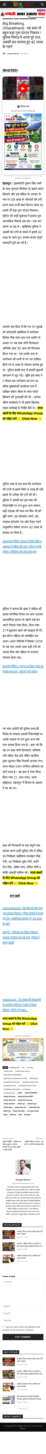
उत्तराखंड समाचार (8, 1130)
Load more (22, 1431)
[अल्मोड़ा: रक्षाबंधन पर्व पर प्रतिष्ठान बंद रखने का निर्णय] (9, 1281)
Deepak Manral (13, 54)
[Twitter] (24, 60)
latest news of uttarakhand (12, 1097)
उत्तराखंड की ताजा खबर (9, 1119)
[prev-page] (4, 1290)
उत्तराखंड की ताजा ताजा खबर (25, 1123)
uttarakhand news (10, 1108)
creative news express (22, 1094)
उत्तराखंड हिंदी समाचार (34, 1130)
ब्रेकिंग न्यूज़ (13, 1137)
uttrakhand (26, 1112)
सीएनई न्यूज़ (27, 1137)
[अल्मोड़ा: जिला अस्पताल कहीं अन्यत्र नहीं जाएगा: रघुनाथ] (9, 1257)
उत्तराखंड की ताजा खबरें (9, 1123)
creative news (8, 1094)
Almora (5, 1260)
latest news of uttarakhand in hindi (15, 1101)
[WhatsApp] (13, 60)
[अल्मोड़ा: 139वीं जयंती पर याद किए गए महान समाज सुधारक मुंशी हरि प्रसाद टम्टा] (9, 1269)
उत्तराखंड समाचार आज (20, 1130)
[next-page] (8, 1290)
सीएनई (20, 1137)
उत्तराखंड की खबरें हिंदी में (31, 1115)
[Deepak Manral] (4, 53)
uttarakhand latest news (30, 1104)
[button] (4, 4)
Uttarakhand (34, 1101)
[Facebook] (19, 60)
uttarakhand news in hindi (27, 1108)
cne (23, 1090)
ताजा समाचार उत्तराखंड (33, 1133)
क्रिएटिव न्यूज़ (7, 1133)
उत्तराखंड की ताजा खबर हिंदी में (25, 1119)
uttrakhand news (9, 1115)
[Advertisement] (23, 273)
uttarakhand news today (12, 1112)
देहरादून (5, 1137)
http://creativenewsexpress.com (23, 1206)
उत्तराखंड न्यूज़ (21, 1126)
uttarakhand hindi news (12, 1104)
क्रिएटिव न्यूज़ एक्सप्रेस (19, 1133)
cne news (30, 1090)
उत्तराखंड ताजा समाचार (9, 1126)
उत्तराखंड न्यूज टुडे (32, 1126)
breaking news (14, 1090)
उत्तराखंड (20, 1115)
